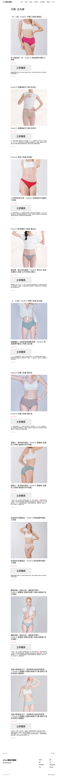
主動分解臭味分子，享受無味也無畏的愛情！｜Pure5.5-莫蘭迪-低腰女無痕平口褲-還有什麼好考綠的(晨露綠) (29, 671)
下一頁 (53, 753)
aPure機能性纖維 (7, 2)
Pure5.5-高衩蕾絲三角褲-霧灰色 (23, 229)
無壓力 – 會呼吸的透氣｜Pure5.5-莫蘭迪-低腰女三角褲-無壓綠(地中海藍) (28, 444)
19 (6, 753)
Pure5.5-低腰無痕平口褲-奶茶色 (23, 87)
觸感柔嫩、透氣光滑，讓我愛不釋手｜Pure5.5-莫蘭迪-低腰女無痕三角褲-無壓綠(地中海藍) (28, 592)
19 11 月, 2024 (13, 76)
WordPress (51, 774)
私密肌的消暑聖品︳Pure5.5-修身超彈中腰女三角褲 (28, 519)
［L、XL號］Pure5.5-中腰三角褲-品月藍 (26, 301)
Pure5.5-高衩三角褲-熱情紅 (21, 157)
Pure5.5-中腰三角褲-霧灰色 (21, 373)
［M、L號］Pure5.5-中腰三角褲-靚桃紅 (26, 17)
